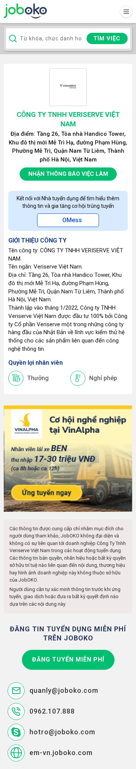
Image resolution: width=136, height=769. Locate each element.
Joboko (25, 10)
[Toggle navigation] (126, 11)
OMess (72, 220)
